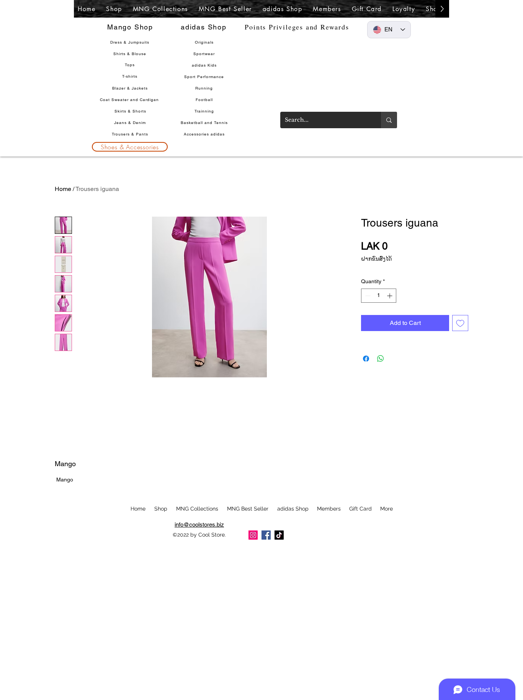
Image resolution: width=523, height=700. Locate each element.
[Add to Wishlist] (460, 323)
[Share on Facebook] (366, 358)
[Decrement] (367, 295)
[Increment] (390, 295)
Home (63, 189)
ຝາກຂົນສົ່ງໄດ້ (376, 259)
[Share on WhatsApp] (380, 358)
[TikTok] (279, 535)
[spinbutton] (379, 295)
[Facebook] (266, 535)
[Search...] (389, 120)
